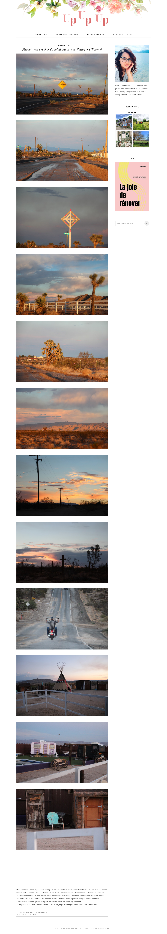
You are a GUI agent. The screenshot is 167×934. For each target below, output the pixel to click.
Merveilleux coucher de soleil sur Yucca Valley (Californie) (62, 49)
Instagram (132, 112)
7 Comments (41, 912)
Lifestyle (32, 914)
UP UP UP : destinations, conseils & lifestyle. (83, 13)
